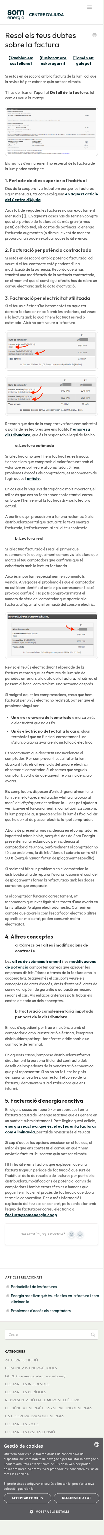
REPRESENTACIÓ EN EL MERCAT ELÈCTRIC (42, 1400)
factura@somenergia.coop (31, 1214)
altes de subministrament (37, 961)
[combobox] (96, 1444)
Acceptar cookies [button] (27, 1498)
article (33, 478)
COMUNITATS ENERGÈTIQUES (31, 1368)
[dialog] (51, 1479)
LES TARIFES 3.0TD (21, 1424)
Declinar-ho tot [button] (76, 1498)
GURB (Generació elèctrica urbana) (35, 1376)
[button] (51, 1511)
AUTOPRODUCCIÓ (21, 1360)
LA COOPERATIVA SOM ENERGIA (34, 1416)
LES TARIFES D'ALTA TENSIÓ (30, 1432)
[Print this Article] (94, 35)
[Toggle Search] (93, 1335)
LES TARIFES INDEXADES (27, 1384)
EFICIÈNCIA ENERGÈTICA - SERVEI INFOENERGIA (48, 1408)
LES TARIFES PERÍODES (25, 1392)
